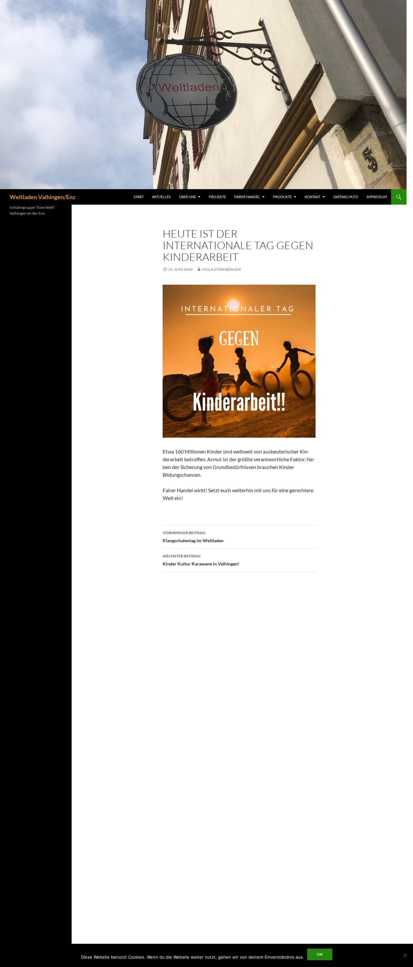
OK (320, 954)
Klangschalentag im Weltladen (193, 536)
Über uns (187, 197)
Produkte (282, 197)
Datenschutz (345, 197)
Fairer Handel (247, 197)
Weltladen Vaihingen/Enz (42, 196)
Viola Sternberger (221, 269)
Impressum (377, 197)
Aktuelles (161, 197)
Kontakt (312, 197)
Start (139, 197)
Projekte (217, 197)
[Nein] (405, 955)
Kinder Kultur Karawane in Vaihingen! (201, 560)
